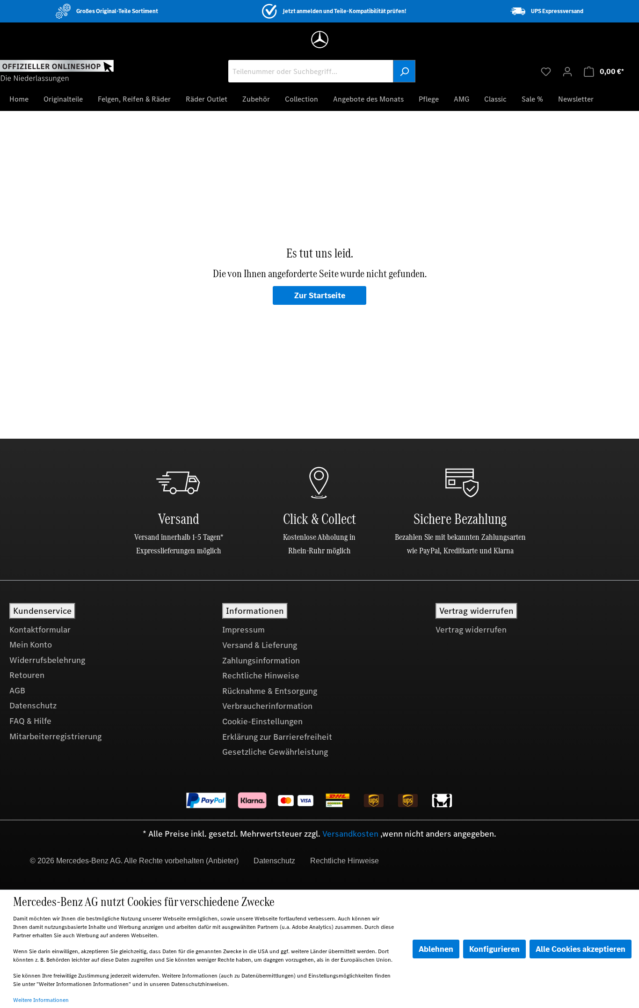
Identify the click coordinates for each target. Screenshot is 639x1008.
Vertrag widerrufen (471, 629)
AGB (17, 690)
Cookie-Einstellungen (262, 721)
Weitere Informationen (41, 1000)
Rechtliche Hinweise (260, 675)
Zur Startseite (319, 295)
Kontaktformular (40, 629)
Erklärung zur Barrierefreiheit (277, 737)
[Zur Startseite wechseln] (57, 70)
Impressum (243, 629)
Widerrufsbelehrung (47, 660)
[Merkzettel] (546, 71)
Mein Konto (30, 644)
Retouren (26, 675)
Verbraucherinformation (267, 706)
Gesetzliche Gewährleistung (275, 752)
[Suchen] (404, 71)
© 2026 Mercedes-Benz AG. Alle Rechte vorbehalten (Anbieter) (134, 861)
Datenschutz (33, 705)
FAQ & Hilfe (30, 721)
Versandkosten (350, 833)
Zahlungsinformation (261, 660)
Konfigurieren (494, 949)
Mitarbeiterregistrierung (55, 736)
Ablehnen (436, 949)
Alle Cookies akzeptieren (580, 949)
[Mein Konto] (567, 71)
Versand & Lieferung (259, 645)
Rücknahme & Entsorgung (269, 691)
